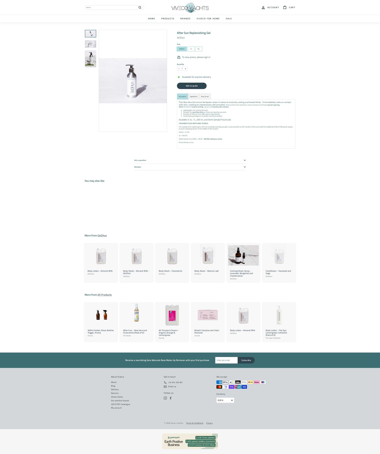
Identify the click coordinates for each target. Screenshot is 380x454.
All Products (105, 295)
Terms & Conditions (194, 423)
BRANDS (185, 18)
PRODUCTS (167, 18)
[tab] (182, 96)
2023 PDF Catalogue (120, 404)
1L (191, 48)
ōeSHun (181, 37)
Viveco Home (117, 396)
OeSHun (102, 235)
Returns (115, 393)
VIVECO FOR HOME (208, 18)
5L (199, 48)
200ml (182, 48)
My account (116, 407)
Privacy (209, 423)
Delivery (115, 389)
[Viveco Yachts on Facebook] (170, 398)
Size (178, 44)
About (114, 382)
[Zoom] (133, 81)
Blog (113, 385)
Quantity (180, 64)
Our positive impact (120, 400)
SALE (229, 18)
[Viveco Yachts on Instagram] (165, 398)
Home (151, 18)
